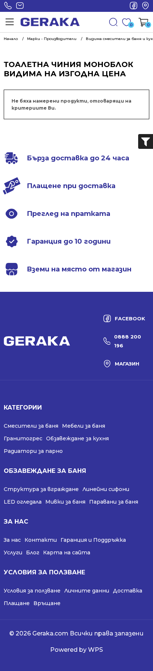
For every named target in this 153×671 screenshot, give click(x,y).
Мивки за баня (65, 501)
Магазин (145, 5)
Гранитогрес (23, 438)
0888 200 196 (8, 5)
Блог (32, 552)
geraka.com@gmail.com (20, 5)
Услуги (13, 552)
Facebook (133, 5)
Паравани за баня (113, 501)
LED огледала (23, 501)
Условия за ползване (32, 590)
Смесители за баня (31, 426)
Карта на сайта (66, 552)
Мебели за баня (83, 426)
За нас (12, 540)
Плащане (17, 603)
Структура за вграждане (41, 489)
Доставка (127, 590)
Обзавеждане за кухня (77, 438)
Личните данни (86, 590)
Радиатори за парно (33, 451)
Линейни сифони (105, 489)
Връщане (47, 603)
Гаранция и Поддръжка (93, 540)
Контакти (41, 540)
